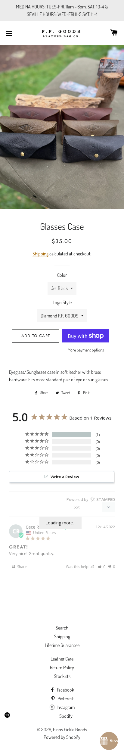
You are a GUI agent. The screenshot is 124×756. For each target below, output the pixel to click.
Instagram (65, 707)
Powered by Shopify (62, 737)
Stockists (62, 676)
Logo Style (62, 302)
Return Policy (62, 667)
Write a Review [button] (65, 477)
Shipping (40, 254)
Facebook (65, 690)
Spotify (66, 716)
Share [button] (21, 566)
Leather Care (62, 659)
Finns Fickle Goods (70, 729)
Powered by (91, 499)
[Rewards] (109, 741)
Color (62, 275)
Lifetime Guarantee (62, 645)
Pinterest (65, 698)
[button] (101, 566)
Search (62, 628)
